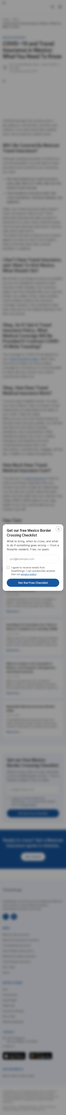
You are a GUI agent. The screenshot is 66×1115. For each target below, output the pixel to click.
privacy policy (28, 574)
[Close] (58, 529)
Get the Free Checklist (33, 582)
